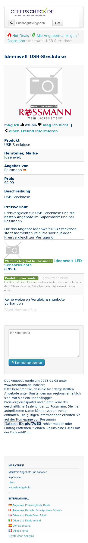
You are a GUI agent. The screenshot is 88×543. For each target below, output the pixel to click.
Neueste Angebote (19, 487)
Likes (12, 482)
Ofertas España (21, 525)
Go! (57, 23)
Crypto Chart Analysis (21, 535)
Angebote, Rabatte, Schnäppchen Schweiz (37, 510)
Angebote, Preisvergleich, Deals (31, 505)
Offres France (20, 530)
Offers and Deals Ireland (26, 520)
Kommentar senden (28, 362)
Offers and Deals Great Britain (29, 515)
